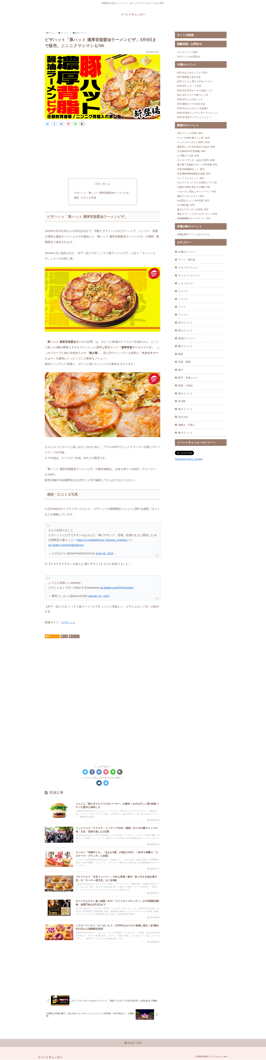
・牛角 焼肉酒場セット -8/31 (189, 169)
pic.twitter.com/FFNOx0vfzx (117, 587)
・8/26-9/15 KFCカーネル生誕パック (194, 90)
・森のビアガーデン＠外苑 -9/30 (191, 209)
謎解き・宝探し (186, 424)
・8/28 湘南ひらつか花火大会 (190, 104)
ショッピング (185, 283)
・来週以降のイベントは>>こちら (192, 234)
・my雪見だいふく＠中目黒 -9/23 (192, 200)
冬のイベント (185, 322)
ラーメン (75, 636)
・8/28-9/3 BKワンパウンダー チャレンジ (196, 112)
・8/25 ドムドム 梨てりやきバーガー (194, 81)
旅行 (180, 369)
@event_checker (116, 540)
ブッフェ (183, 314)
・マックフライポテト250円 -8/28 (192, 142)
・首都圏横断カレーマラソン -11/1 (192, 218)
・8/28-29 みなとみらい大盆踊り (191, 108)
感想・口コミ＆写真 (85, 197)
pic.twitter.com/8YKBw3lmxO (66, 545)
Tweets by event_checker (189, 459)
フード (181, 306)
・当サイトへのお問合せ (187, 56)
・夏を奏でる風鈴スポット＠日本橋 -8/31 (196, 164)
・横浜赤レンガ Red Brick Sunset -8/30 (195, 146)
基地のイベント (186, 338)
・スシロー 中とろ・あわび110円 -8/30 (195, 160)
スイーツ (183, 291)
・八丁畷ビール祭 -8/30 (187, 155)
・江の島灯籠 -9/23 (184, 205)
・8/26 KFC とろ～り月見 (188, 86)
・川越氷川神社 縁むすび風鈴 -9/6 (192, 187)
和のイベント (185, 330)
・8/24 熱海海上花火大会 (188, 77)
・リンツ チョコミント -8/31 (189, 178)
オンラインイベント (189, 275)
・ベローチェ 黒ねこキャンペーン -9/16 (195, 191)
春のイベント (185, 393)
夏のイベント (185, 346)
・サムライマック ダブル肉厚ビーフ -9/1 (196, 182)
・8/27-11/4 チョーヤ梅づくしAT (191, 95)
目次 (98, 183)
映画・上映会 (185, 385)
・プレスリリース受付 (186, 52)
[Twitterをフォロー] (106, 783)
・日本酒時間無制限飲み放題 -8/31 (193, 173)
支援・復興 (184, 361)
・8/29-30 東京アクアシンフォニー (193, 117)
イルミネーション (188, 267)
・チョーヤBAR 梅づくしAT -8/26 (192, 137)
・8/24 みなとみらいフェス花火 (191, 72)
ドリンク (183, 299)
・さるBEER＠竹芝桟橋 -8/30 (190, 151)
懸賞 (180, 354)
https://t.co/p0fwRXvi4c (91, 540)
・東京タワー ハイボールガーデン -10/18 (196, 214)
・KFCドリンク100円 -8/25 (189, 133)
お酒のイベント (186, 251)
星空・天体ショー (188, 377)
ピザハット (68, 622)
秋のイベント (185, 409)
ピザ (65, 636)
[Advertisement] (102, 151)
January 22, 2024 (98, 596)
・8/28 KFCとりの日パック (189, 99)
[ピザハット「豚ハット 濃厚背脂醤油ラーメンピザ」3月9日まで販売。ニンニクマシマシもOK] (61, 123)
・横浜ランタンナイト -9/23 (189, 196)
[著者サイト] (99, 783)
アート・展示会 (186, 259)
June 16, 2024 (104, 553)
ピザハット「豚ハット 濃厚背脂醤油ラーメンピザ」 (102, 192)
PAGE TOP (134, 1042)
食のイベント (53, 636)
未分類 (181, 401)
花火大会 (183, 416)
